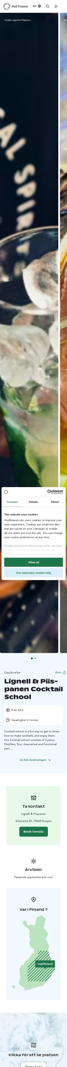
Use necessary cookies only (33, 572)
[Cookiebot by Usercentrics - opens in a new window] (48, 492)
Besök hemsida (34, 831)
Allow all (33, 562)
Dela (58, 672)
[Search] (47, 6)
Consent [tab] (12, 501)
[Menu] (56, 6)
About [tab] (55, 501)
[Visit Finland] (16, 6)
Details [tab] (33, 501)
